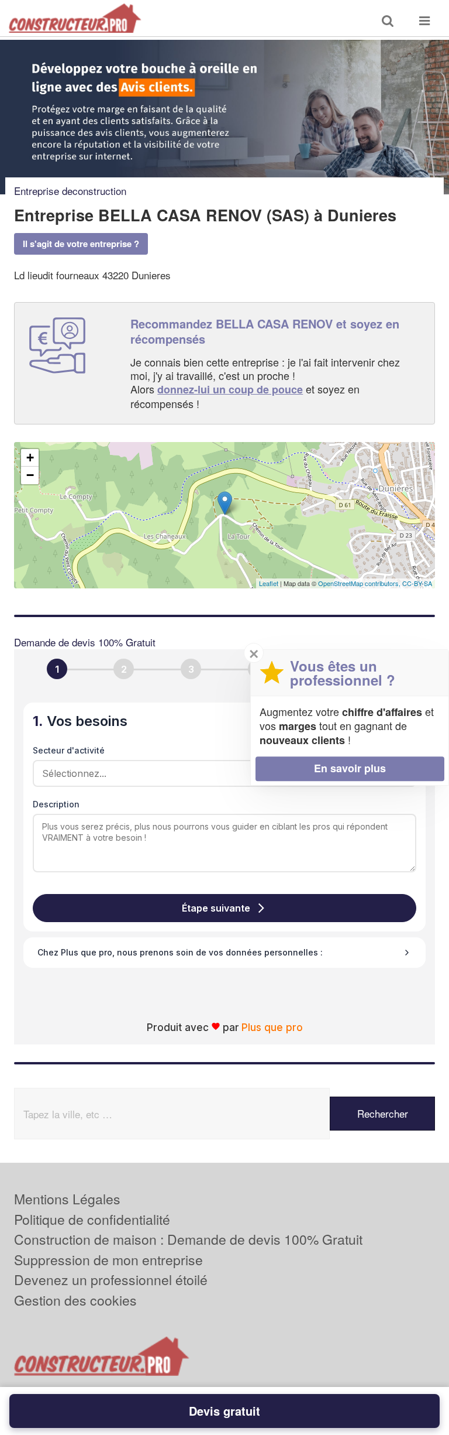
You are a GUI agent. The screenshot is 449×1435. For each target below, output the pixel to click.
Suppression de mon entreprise (108, 1259)
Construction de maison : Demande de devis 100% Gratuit (188, 1239)
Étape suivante (216, 908)
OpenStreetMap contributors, (360, 583)
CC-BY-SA (417, 583)
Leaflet (268, 583)
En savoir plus (350, 768)
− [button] (30, 475)
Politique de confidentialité (92, 1219)
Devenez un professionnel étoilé (111, 1279)
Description (56, 804)
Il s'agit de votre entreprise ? (81, 243)
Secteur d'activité (69, 750)
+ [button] (30, 457)
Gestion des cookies (75, 1300)
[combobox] (220, 773)
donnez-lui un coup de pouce (230, 389)
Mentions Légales (67, 1198)
